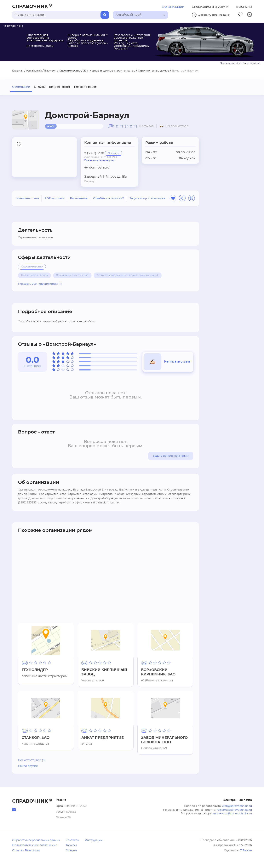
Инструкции (94, 840)
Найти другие (28, 766)
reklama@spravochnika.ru (234, 810)
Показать (113, 153)
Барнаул (50, 70)
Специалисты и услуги (210, 6)
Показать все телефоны (99, 160)
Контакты (72, 840)
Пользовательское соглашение (34, 845)
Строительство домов (153, 70)
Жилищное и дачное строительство (109, 70)
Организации (173, 6)
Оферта (71, 850)
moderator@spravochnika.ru (232, 813)
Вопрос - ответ (59, 87)
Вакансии (244, 6)
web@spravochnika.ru (237, 806)
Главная (18, 70)
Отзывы (39, 87)
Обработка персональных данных (36, 840)
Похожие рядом (85, 87)
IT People (245, 850)
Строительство (70, 70)
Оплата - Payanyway (26, 850)
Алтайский (34, 70)
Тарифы (71, 845)
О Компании (21, 87)
